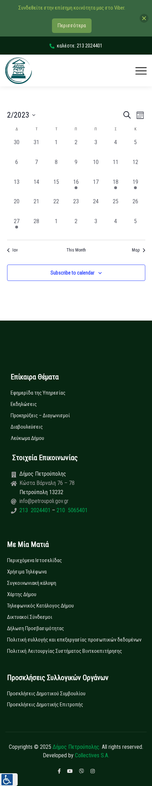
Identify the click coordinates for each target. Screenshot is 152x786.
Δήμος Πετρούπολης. (76, 746)
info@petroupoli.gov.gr (44, 501)
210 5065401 (71, 510)
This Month (76, 250)
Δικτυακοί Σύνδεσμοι (29, 617)
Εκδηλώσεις (24, 404)
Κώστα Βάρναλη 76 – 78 (47, 483)
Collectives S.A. (92, 755)
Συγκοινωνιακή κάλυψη (31, 583)
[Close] (144, 18)
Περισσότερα (72, 25)
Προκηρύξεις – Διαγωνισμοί (40, 415)
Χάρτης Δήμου (21, 594)
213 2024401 (35, 510)
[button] (9, 779)
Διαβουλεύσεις (27, 427)
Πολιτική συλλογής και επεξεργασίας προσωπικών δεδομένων (74, 640)
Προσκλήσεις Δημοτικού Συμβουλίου (46, 693)
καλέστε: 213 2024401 (80, 46)
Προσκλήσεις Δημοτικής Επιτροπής (45, 704)
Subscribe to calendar (72, 273)
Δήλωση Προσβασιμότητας (35, 628)
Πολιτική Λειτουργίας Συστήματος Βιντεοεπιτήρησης (64, 651)
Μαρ (136, 250)
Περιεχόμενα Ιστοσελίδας (34, 560)
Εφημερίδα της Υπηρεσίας (38, 393)
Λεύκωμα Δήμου (27, 438)
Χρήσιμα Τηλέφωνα (27, 572)
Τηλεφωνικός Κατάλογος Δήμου (40, 606)
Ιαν (15, 250)
